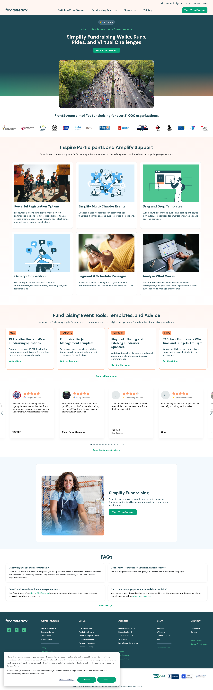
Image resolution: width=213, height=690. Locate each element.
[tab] (91, 444)
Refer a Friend (196, 640)
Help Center (166, 3)
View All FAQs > (106, 606)
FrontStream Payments (128, 643)
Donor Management (87, 639)
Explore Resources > (106, 376)
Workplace (122, 639)
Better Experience (48, 628)
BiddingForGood (125, 632)
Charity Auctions (86, 628)
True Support (46, 639)
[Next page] (210, 413)
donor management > (143, 596)
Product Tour (123, 659)
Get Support (123, 655)
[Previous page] (2, 413)
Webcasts (161, 632)
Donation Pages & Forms (89, 636)
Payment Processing (87, 643)
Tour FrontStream (194, 10)
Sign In (178, 3)
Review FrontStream (199, 644)
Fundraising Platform (126, 628)
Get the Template (69, 361)
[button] (72, 10)
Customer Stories (164, 636)
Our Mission (195, 628)
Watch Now (15, 361)
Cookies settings (66, 680)
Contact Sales (47, 651)
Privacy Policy (107, 687)
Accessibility (127, 687)
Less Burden (46, 636)
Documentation (163, 648)
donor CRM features (39, 593)
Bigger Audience (47, 632)
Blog (158, 639)
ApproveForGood (125, 636)
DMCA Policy (137, 687)
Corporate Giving (86, 647)
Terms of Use (117, 687)
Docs (187, 3)
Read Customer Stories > (106, 450)
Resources (161, 628)
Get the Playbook (120, 364)
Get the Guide (170, 361)
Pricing (43, 648)
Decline (107, 680)
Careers (194, 632)
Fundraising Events (86, 632)
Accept (87, 680)
